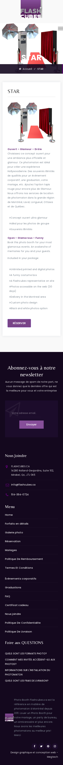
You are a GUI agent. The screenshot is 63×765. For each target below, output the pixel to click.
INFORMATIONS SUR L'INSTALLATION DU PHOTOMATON (27, 672)
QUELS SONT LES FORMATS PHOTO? (26, 653)
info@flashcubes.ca (23, 484)
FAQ (7, 596)
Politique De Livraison (18, 631)
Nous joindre (13, 614)
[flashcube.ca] (31, 9)
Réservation (12, 541)
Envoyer (31, 424)
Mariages (11, 550)
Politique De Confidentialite (23, 622)
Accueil (26, 69)
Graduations (13, 587)
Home (9, 515)
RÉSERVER (19, 323)
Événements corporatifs (20, 578)
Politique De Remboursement (24, 559)
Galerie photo (14, 532)
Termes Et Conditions (19, 568)
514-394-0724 (20, 494)
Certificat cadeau (16, 605)
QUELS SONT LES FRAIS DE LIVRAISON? (26, 680)
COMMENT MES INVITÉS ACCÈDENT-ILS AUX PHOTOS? (30, 662)
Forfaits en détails (17, 523)
